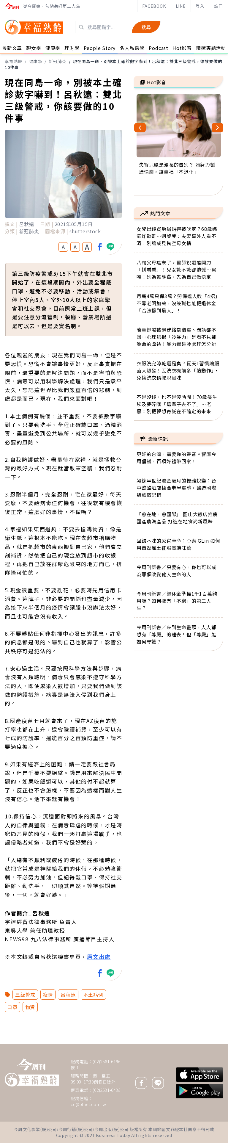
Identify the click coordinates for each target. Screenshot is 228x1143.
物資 (30, 1007)
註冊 (218, 6)
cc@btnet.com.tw (88, 1104)
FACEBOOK (154, 6)
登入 (200, 6)
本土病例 (93, 994)
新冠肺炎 (57, 61)
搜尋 (146, 27)
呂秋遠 (68, 994)
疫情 (48, 994)
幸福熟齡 (13, 61)
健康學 (35, 61)
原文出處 (98, 956)
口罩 (12, 1007)
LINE (181, 6)
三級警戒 (25, 994)
